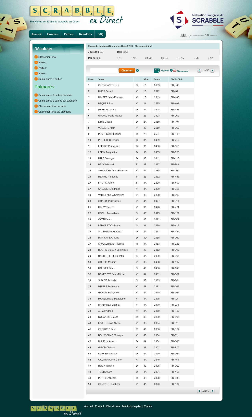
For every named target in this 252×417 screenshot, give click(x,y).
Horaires (52, 34)
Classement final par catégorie (54, 111)
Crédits (148, 406)
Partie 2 (42, 68)
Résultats (85, 34)
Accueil (37, 34)
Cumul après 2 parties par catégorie (57, 100)
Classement (182, 71)
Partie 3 (42, 73)
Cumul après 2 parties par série (55, 95)
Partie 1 (42, 62)
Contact (99, 406)
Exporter (165, 70)
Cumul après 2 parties (50, 79)
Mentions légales (132, 406)
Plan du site (113, 406)
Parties (68, 34)
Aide (137, 70)
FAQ (100, 34)
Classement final (47, 57)
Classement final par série (52, 106)
